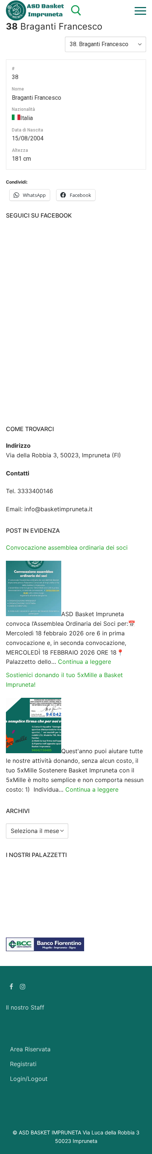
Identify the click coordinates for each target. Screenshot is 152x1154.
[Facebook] (11, 986)
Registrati (23, 1064)
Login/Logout (29, 1078)
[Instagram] (23, 986)
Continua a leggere (84, 661)
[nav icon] (140, 10)
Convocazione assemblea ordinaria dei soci (67, 547)
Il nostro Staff (25, 1007)
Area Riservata (30, 1049)
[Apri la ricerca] (76, 10)
